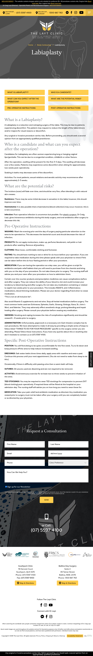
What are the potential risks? (66, 99)
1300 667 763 (56, 13)
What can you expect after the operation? (23, 100)
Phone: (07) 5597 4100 (25, 575)
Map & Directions (27, 583)
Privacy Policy (40, 636)
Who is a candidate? (61, 92)
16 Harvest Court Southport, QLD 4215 (25, 569)
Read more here (56, 3)
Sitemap (62, 636)
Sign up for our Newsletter (18, 487)
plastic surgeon (69, 214)
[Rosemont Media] (89, 636)
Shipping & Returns (52, 636)
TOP (89, 648)
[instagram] (75, 12)
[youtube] (81, 12)
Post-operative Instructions (65, 108)
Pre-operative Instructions (21, 108)
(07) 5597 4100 (23, 13)
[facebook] (71, 12)
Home (30, 45)
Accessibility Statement (75, 636)
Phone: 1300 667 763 (67, 578)
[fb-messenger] (67, 12)
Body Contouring (44, 45)
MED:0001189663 (7, 1)
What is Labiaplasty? (17, 92)
